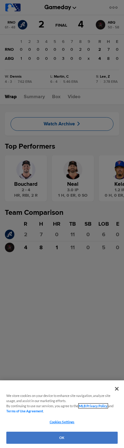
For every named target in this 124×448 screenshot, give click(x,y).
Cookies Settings (62, 422)
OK (61, 438)
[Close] (116, 388)
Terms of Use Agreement (24, 411)
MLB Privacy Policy (93, 406)
